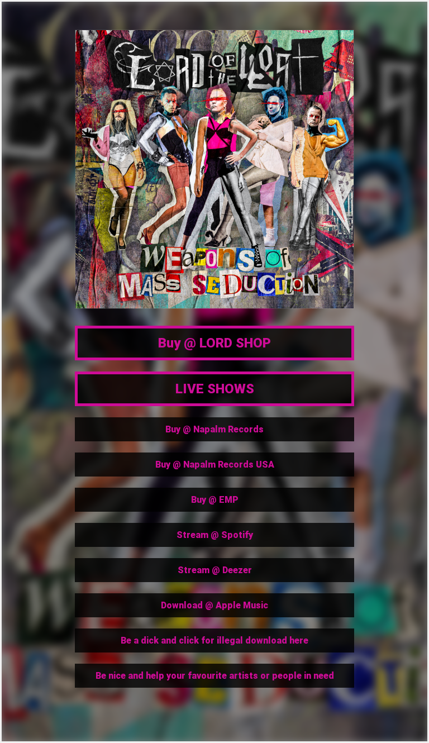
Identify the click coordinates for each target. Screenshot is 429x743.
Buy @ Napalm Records (214, 429)
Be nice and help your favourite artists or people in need (215, 675)
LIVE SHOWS (214, 389)
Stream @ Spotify (215, 535)
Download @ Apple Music (214, 605)
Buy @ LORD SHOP (214, 343)
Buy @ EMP (215, 499)
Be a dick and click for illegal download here (214, 640)
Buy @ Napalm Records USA (214, 464)
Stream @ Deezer (215, 570)
